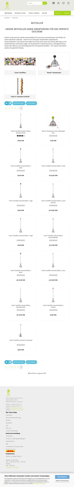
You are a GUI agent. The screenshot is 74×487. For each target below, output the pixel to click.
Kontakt (66, 13)
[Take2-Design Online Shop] (8, 5)
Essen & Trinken (34, 13)
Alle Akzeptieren (62, 477)
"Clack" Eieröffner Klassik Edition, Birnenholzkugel (53, 236)
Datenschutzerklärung (39, 483)
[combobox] (18, 103)
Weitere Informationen (62, 480)
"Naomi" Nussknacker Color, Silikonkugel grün (53, 131)
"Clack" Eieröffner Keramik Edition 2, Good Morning (53, 201)
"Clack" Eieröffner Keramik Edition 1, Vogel (21, 235)
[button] (53, 3)
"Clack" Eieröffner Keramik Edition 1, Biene (20, 271)
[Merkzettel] (63, 3)
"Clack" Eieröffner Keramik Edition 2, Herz (53, 270)
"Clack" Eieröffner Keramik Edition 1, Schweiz (53, 306)
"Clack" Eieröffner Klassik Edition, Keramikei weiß (20, 306)
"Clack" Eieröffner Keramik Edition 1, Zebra (20, 166)
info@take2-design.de (16, 408)
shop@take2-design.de (12, 467)
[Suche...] (45, 3)
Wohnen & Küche (20, 13)
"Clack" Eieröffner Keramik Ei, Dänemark (20, 340)
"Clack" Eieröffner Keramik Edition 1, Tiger (21, 201)
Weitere (44, 13)
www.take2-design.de (17, 410)
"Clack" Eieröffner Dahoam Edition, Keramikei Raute (21, 131)
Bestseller (8, 13)
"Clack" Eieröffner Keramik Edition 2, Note (53, 166)
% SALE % (58, 13)
